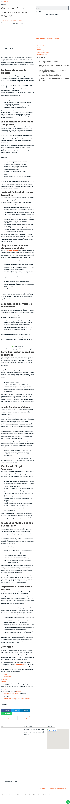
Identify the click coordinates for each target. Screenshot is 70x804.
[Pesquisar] (68, 8)
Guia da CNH (42, 785)
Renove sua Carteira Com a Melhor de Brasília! (47, 38)
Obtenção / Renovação (46, 782)
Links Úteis (62, 782)
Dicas (20, 20)
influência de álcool (12, 250)
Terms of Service (42, 794)
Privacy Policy (32, 794)
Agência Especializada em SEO (58, 788)
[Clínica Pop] (4, 679)
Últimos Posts (7, 676)
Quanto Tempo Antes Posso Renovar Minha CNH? (16, 695)
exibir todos (19, 691)
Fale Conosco (42, 788)
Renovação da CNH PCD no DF (11, 693)
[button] (32, 48)
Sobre (5, 674)
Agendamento (52, 785)
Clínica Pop (3, 681)
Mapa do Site (62, 785)
